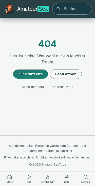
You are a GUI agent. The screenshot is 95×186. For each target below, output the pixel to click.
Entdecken (47, 181)
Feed (28, 181)
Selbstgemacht (33, 87)
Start (9, 181)
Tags (66, 181)
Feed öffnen (66, 74)
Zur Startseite (30, 74)
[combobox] (72, 9)
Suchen (85, 181)
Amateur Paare (62, 87)
